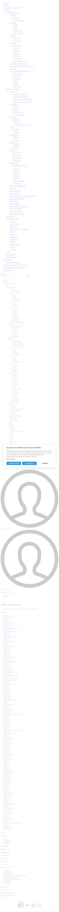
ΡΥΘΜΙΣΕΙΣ (45, 463)
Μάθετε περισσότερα (10, 459)
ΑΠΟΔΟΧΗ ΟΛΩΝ (14, 463)
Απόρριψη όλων (29, 463)
